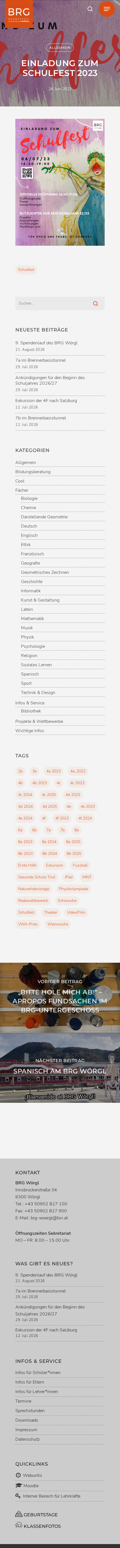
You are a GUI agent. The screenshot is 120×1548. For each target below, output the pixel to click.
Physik (27, 637)
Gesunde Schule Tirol (36, 877)
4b (20, 783)
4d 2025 (49, 806)
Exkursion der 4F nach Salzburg (46, 400)
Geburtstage (40, 1514)
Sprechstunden (30, 1411)
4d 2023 (73, 794)
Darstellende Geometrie (44, 517)
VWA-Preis (28, 924)
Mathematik (32, 619)
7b (62, 830)
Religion (29, 656)
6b (34, 830)
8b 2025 (74, 853)
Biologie (29, 499)
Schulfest (26, 269)
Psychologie (33, 646)
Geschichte (31, 582)
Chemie (28, 508)
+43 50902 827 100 (46, 1204)
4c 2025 (49, 794)
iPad (69, 877)
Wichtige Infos (29, 731)
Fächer (21, 490)
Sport (26, 683)
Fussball (80, 865)
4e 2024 (25, 818)
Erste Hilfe (27, 865)
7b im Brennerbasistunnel (40, 418)
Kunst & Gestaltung (40, 600)
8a (77, 830)
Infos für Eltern (29, 1382)
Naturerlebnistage (33, 889)
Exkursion (54, 865)
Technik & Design (38, 693)
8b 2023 (25, 853)
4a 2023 (53, 771)
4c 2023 (77, 783)
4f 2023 (62, 818)
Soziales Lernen (36, 665)
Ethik (26, 545)
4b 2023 (39, 783)
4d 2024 (25, 806)
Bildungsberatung (33, 472)
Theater (50, 912)
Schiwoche (67, 900)
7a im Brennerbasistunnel (40, 360)
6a (20, 830)
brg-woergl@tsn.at (49, 1218)
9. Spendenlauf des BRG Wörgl (46, 343)
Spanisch (30, 674)
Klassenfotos (42, 1526)
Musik (27, 628)
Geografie (30, 563)
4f (43, 818)
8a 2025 (73, 841)
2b (20, 771)
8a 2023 (25, 841)
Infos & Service (29, 703)
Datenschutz (27, 1439)
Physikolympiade (73, 889)
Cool (20, 481)
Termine (23, 1401)
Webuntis (32, 1475)
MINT (87, 877)
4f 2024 (85, 818)
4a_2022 (77, 771)
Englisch (29, 536)
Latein (27, 609)
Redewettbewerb (33, 900)
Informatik (31, 591)
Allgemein (60, 48)
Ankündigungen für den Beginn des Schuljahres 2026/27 (50, 380)
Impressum (26, 1430)
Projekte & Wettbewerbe (39, 722)
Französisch (32, 554)
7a (48, 830)
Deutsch (29, 526)
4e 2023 (88, 806)
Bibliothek (31, 711)
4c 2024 (25, 794)
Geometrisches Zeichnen (45, 572)
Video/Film (76, 912)
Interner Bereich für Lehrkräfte (51, 1496)
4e (69, 806)
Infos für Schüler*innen (38, 1373)
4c (59, 783)
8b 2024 (49, 853)
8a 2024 (49, 841)
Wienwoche (57, 924)
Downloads (26, 1420)
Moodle (30, 1486)
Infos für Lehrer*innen (36, 1392)
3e (34, 771)
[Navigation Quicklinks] (107, 9)
